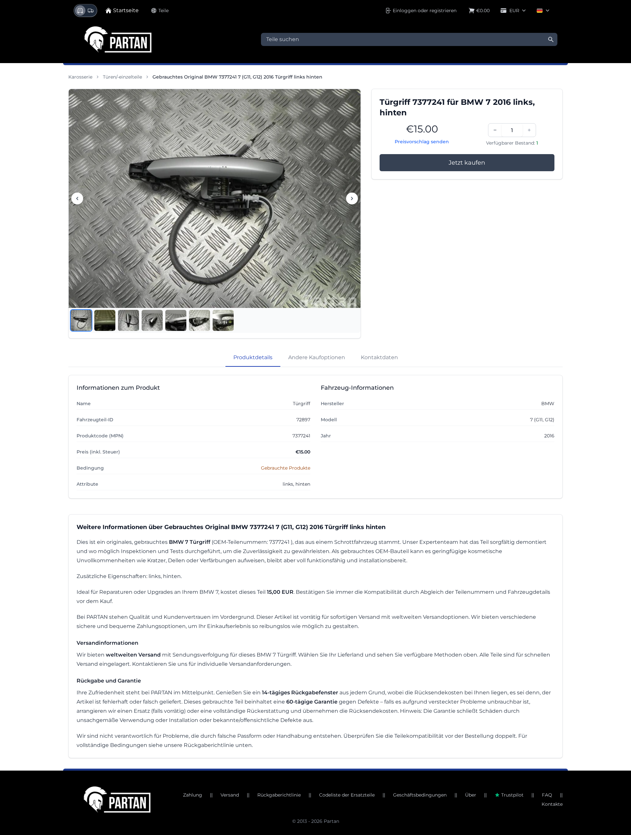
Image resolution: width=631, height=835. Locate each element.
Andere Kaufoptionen (316, 357)
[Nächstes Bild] (352, 198)
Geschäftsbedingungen (420, 795)
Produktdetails (252, 357)
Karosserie (80, 77)
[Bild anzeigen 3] (128, 320)
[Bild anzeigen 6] (199, 320)
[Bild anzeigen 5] (175, 320)
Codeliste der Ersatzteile (347, 795)
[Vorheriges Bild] (77, 198)
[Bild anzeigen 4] (152, 320)
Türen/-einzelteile (122, 77)
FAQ (547, 795)
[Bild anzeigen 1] (81, 320)
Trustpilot (512, 795)
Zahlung (192, 795)
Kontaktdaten (379, 357)
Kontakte (552, 804)
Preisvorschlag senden (422, 142)
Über (470, 795)
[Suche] (550, 39)
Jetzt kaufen (467, 162)
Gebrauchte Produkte (285, 468)
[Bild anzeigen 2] (104, 320)
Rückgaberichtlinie (279, 795)
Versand (230, 795)
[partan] (117, 799)
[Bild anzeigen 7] (223, 320)
